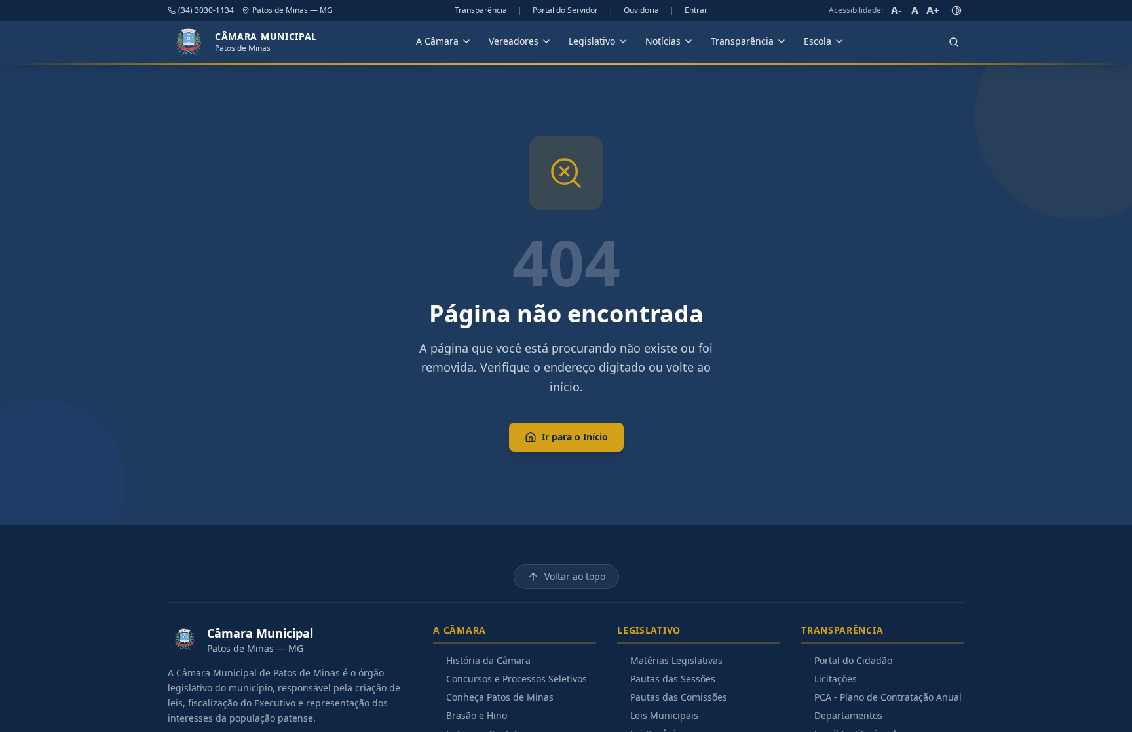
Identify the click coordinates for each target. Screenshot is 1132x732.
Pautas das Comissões (678, 697)
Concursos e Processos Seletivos (516, 678)
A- (896, 10)
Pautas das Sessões (672, 678)
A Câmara (437, 41)
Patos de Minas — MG (292, 10)
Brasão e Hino (476, 715)
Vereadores (513, 41)
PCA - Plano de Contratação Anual (888, 697)
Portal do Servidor (565, 10)
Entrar (696, 10)
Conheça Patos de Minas (500, 697)
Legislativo (592, 41)
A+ (932, 10)
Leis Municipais (664, 715)
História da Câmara (488, 660)
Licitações (835, 678)
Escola (817, 41)
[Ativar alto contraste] (956, 10)
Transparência (481, 10)
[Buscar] (953, 41)
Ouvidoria (641, 10)
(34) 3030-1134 (206, 10)
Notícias (663, 41)
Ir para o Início (575, 437)
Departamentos (848, 715)
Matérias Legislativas (676, 660)
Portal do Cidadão (853, 660)
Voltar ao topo (574, 576)
